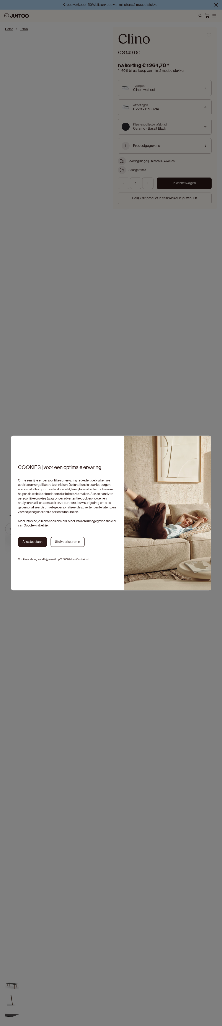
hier (46, 525)
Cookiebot (82, 559)
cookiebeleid (58, 521)
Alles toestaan (32, 541)
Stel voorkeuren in (67, 541)
